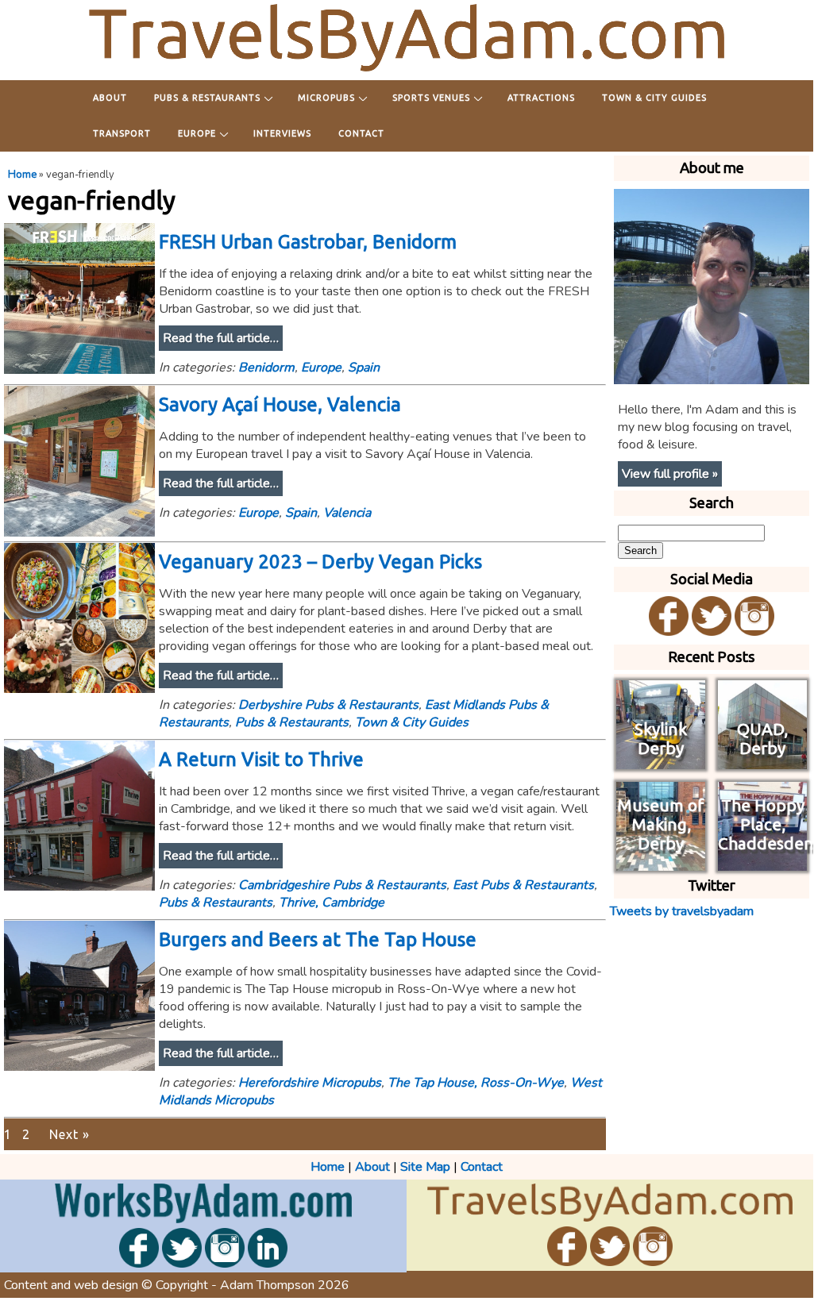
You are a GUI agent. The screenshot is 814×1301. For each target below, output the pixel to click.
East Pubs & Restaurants (523, 885)
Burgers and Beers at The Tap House (317, 939)
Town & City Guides (654, 97)
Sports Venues (431, 97)
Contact (361, 133)
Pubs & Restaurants (207, 97)
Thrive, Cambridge (331, 902)
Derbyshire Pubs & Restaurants (328, 705)
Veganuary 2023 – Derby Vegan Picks (320, 561)
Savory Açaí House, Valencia (280, 404)
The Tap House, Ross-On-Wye (476, 1082)
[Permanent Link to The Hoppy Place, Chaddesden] (762, 862)
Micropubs (326, 97)
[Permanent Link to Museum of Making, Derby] (660, 862)
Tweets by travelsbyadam (682, 911)
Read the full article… (221, 338)
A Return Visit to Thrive (261, 759)
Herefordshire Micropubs (309, 1082)
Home (22, 174)
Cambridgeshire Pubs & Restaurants (342, 885)
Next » (69, 1134)
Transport (122, 133)
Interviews (282, 133)
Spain (364, 367)
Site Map (425, 1167)
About (110, 97)
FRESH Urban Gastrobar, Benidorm (308, 241)
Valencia (347, 513)
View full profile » (670, 474)
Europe (197, 133)
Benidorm (266, 367)
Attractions (541, 97)
